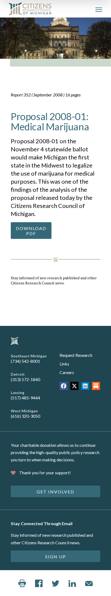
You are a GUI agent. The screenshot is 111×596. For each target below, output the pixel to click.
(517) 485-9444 (25, 397)
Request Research (76, 355)
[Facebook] (64, 386)
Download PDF (31, 231)
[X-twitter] (74, 386)
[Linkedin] (85, 386)
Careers (67, 372)
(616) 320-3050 (25, 416)
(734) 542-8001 (25, 361)
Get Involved (55, 491)
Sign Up (55, 556)
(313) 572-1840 (25, 379)
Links (64, 363)
